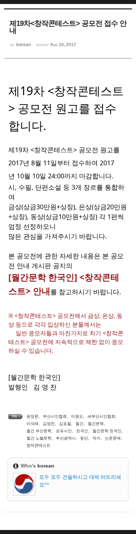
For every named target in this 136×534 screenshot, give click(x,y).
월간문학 (96, 423)
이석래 (32, 423)
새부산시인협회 (101, 416)
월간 (79, 423)
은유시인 (64, 431)
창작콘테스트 (38, 445)
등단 (84, 438)
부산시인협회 (55, 416)
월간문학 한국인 (106, 431)
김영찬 (49, 423)
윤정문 (32, 416)
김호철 (65, 423)
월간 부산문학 (38, 431)
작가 (96, 438)
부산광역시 (66, 438)
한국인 (82, 431)
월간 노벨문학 (38, 438)
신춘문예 (113, 438)
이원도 (77, 416)
